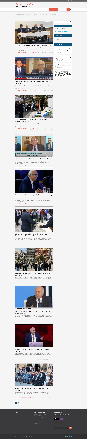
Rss (60, 415)
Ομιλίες (46, 9)
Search (70, 10)
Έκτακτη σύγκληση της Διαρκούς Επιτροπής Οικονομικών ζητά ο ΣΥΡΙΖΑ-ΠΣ (63, 65)
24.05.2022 (40, 52)
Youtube (71, 1)
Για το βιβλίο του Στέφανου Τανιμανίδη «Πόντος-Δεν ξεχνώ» (33, 45)
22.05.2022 (31, 129)
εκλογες (43, 359)
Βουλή (28, 9)
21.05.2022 (46, 165)
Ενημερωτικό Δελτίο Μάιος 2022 (27, 52)
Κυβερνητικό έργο (62, 9)
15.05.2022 (41, 397)
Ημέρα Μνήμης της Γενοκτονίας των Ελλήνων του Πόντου (43, 129)
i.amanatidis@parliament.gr (62, 31)
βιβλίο (44, 52)
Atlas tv (50, 165)
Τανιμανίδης (49, 52)
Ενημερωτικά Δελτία (53, 9)
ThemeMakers (70, 436)
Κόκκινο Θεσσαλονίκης (47, 359)
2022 (15, 52)
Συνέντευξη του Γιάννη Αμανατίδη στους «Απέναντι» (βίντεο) (33, 159)
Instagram (70, 1)
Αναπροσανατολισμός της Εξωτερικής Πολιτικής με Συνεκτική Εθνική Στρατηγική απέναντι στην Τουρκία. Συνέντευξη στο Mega (62, 50)
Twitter (67, 1)
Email (68, 415)
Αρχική (17, 9)
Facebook (68, 1)
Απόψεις (40, 9)
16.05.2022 (39, 359)
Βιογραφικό (23, 9)
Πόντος (46, 52)
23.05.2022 (46, 90)
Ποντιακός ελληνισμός (48, 397)
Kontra (50, 90)
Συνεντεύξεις (34, 9)
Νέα (68, 9)
